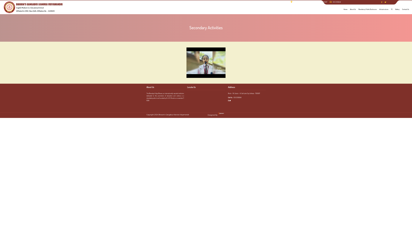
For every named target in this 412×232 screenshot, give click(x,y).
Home (345, 9)
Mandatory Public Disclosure (367, 9)
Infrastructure (383, 9)
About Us (353, 9)
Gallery (397, 9)
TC (392, 9)
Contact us (405, 9)
